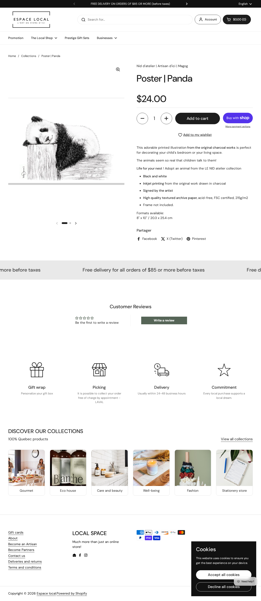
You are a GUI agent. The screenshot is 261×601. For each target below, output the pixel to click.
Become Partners (21, 550)
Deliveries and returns (25, 561)
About (13, 538)
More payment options (237, 126)
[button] (237, 19)
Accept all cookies (224, 529)
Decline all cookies (224, 541)
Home (12, 56)
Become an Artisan (22, 544)
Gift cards (16, 532)
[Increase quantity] (166, 118)
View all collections (237, 439)
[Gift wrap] (37, 369)
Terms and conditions (24, 567)
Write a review (164, 320)
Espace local (46, 593)
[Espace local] (31, 19)
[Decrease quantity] (142, 118)
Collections (28, 56)
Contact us (16, 556)
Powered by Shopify (72, 593)
